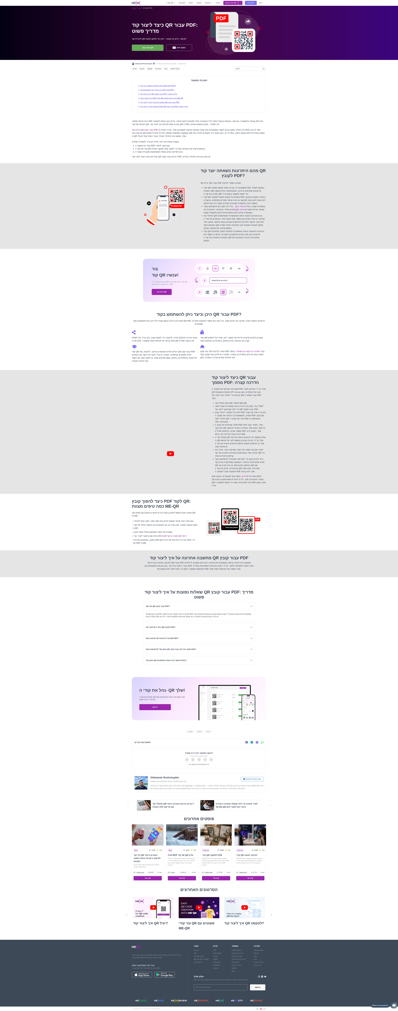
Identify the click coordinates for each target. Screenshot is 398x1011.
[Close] (238, 472)
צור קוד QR (199, 537)
